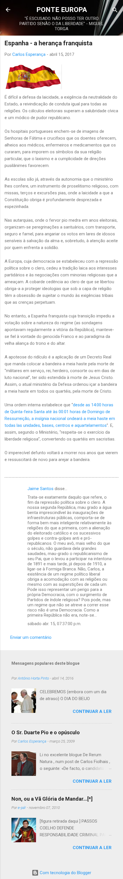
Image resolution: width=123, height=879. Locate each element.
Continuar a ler (92, 711)
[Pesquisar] (115, 10)
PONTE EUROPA (61, 10)
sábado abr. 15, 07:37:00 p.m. (54, 623)
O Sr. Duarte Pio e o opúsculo (45, 732)
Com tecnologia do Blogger (65, 872)
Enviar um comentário (30, 637)
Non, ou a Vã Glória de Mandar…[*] (52, 799)
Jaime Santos (40, 488)
